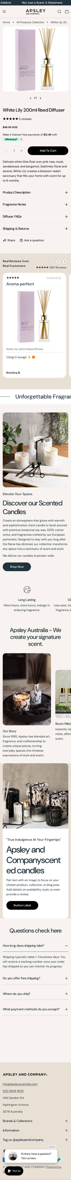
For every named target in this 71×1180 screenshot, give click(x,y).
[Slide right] (40, 98)
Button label (22, 905)
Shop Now (17, 567)
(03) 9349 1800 (13, 1091)
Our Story (9, 731)
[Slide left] (30, 98)
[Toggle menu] (4, 11)
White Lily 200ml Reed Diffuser (24, 349)
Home (6, 22)
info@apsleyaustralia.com (20, 1084)
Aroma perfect (20, 284)
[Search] (59, 11)
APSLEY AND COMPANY (29, 1167)
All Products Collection (30, 22)
